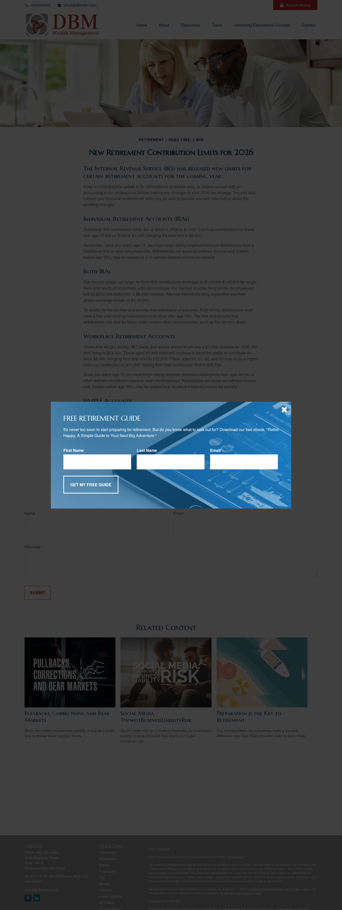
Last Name (147, 450)
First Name (73, 450)
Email (215, 450)
